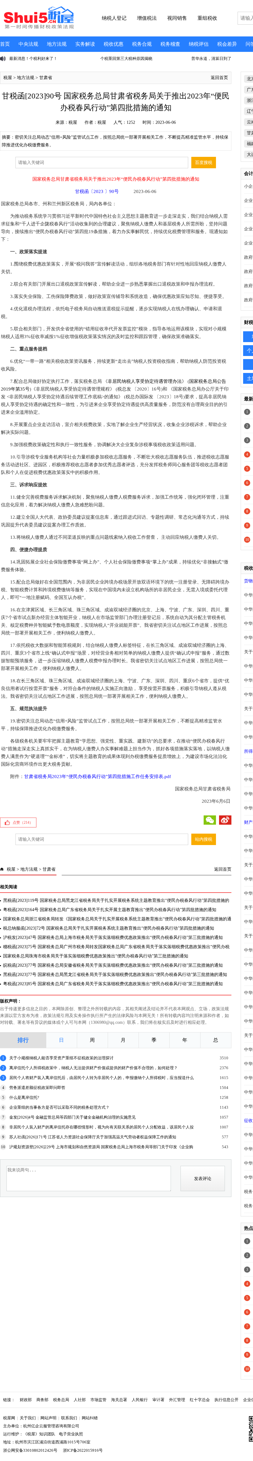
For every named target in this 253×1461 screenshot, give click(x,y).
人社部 (80, 1399)
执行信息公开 (226, 1399)
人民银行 (140, 1399)
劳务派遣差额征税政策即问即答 (37, 1087)
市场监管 (98, 1399)
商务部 (42, 1399)
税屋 (7, 77)
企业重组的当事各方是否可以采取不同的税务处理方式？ (59, 1107)
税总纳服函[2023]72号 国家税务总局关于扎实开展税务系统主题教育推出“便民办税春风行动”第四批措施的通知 (108, 928)
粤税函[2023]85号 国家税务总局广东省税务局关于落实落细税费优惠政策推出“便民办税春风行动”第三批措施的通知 (113, 984)
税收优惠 (113, 44)
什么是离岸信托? (24, 1097)
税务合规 (142, 44)
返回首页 (219, 77)
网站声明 (48, 1418)
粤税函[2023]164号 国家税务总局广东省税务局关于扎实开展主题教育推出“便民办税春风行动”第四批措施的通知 (109, 909)
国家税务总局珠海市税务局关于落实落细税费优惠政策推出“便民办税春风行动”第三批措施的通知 (95, 956)
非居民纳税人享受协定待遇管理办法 (145, 381)
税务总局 (61, 1399)
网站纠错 (90, 1418)
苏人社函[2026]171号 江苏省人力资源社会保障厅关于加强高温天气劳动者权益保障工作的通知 (92, 1137)
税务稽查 (170, 44)
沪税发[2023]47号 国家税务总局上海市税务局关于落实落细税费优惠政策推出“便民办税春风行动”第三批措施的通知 (113, 937)
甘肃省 (45, 77)
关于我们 (28, 1418)
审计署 (158, 1399)
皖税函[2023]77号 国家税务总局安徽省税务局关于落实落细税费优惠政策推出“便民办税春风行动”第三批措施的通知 (113, 965)
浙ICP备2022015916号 (83, 1450)
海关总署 (119, 1399)
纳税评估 (199, 44)
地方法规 (57, 44)
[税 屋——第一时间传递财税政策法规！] (38, 28)
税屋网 (9, 1418)
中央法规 (28, 44)
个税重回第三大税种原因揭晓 (78, 58)
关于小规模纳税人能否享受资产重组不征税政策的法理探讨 (61, 1058)
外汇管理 (177, 1399)
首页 (5, 44)
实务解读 (85, 44)
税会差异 (227, 44)
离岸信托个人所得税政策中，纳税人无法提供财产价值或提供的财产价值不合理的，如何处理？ (93, 1067)
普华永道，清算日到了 (163, 58)
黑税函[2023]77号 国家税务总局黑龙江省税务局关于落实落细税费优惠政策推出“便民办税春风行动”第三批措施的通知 (115, 974)
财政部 (26, 1399)
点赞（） (23, 822)
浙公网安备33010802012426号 (30, 1450)
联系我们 (69, 1418)
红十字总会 (200, 1399)
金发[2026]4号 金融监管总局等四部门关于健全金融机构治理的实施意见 (72, 1117)
